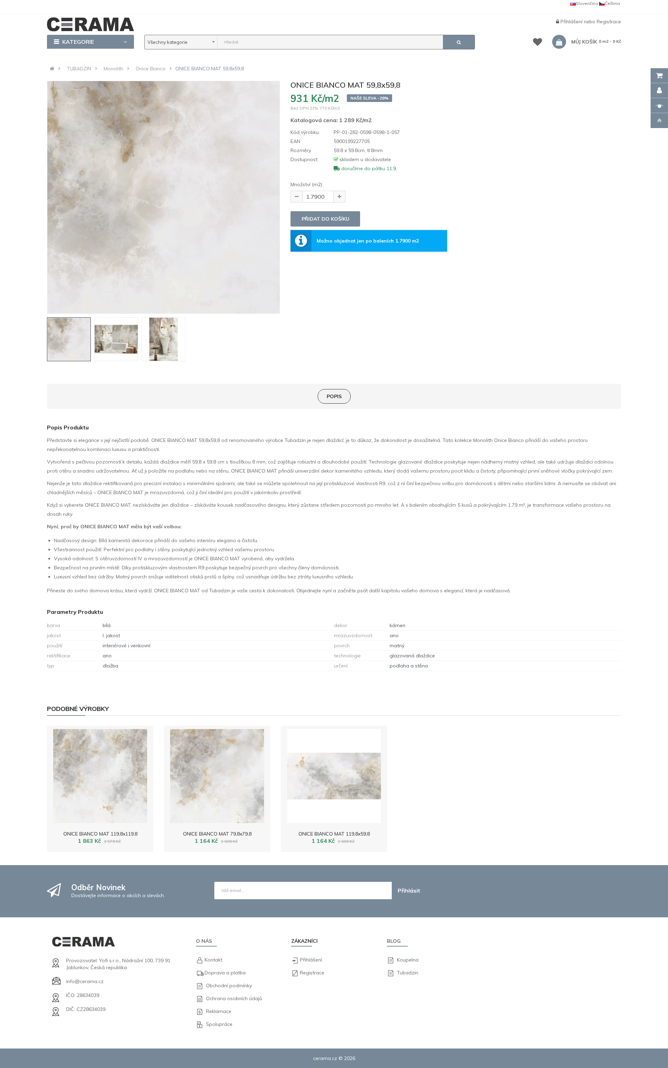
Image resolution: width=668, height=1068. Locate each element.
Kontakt (213, 960)
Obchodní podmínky (229, 985)
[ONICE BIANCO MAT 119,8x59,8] (334, 774)
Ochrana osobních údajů (234, 998)
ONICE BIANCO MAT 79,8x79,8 (217, 834)
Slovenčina (587, 3)
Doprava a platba (225, 973)
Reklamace (218, 1011)
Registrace (609, 21)
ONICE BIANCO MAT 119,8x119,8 (100, 834)
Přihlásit (409, 890)
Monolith (113, 68)
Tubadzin (407, 973)
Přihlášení (572, 21)
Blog (394, 941)
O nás (204, 941)
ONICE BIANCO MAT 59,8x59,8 (209, 68)
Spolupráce (219, 1024)
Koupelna (408, 960)
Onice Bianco (151, 68)
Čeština (612, 3)
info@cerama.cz (85, 981)
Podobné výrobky (78, 709)
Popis (334, 396)
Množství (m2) (306, 184)
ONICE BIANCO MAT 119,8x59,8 (334, 834)
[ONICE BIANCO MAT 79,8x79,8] (217, 774)
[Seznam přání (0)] (537, 43)
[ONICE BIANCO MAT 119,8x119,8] (100, 774)
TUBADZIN (79, 68)
